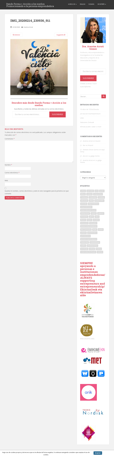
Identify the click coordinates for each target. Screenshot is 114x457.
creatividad (92, 197)
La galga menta (94, 156)
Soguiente (60, 35)
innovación (84, 223)
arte (96, 191)
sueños (83, 246)
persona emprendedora (88, 239)
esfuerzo (101, 213)
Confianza (84, 197)
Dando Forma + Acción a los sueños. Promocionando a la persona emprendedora (30, 4)
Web (6, 180)
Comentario (10, 139)
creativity (101, 197)
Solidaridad (84, 242)
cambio (89, 194)
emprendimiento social (88, 210)
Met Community (86, 229)
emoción (84, 204)
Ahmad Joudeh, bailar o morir (90, 127)
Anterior (17, 35)
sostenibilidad (94, 242)
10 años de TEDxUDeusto (89, 109)
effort (91, 200)
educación (84, 200)
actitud (83, 191)
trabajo (92, 249)
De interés (101, 4)
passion (83, 233)
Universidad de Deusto (88, 252)
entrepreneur (85, 213)
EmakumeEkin (99, 200)
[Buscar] (103, 96)
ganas (91, 217)
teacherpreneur (92, 246)
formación (84, 217)
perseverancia (85, 236)
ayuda (102, 191)
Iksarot (97, 141)
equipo (93, 213)
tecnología (84, 249)
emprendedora (93, 204)
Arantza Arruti (28, 27)
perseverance (92, 233)
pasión (101, 229)
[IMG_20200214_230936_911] (39, 67)
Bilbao (83, 194)
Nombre (8, 165)
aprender (90, 191)
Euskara (91, 4)
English (82, 4)
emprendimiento (86, 207)
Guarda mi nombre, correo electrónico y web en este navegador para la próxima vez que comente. (37, 192)
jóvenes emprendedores (89, 226)
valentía (100, 252)
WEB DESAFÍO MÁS (87, 339)
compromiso (98, 194)
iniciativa (96, 220)
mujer (95, 229)
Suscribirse (57, 114)
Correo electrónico (12, 173)
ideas (97, 217)
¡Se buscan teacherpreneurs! (90, 114)
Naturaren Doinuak (87, 122)
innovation (93, 223)
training (98, 249)
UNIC (82, 118)
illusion (83, 220)
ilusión (89, 220)
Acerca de (71, 4)
